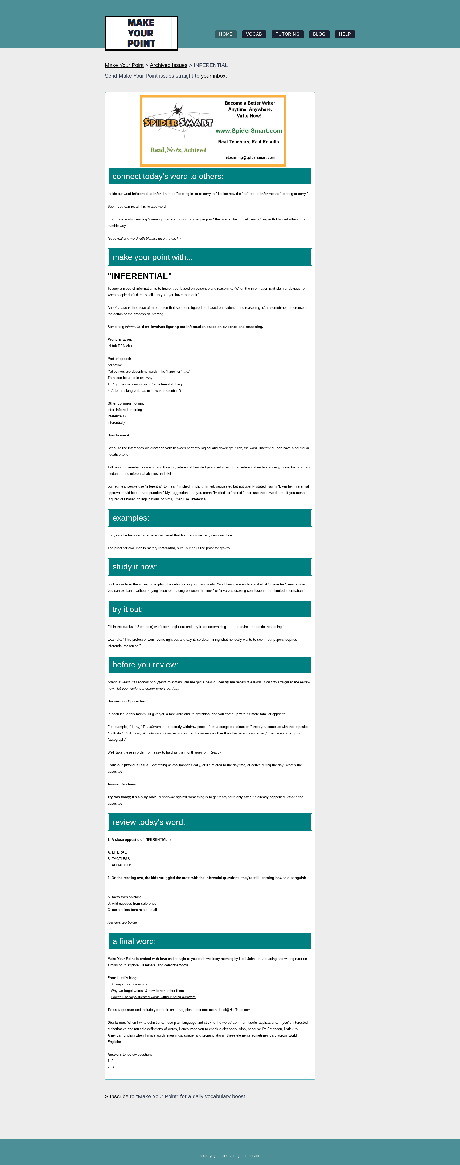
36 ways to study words (129, 984)
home (226, 34)
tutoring (287, 34)
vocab (254, 34)
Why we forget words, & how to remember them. (148, 991)
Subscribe (116, 1096)
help (345, 34)
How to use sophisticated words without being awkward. (153, 997)
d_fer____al (238, 219)
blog (319, 34)
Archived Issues (168, 65)
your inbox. (214, 76)
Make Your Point (124, 65)
